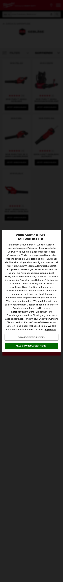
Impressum (50, 329)
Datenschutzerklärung (22, 311)
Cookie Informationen (23, 308)
